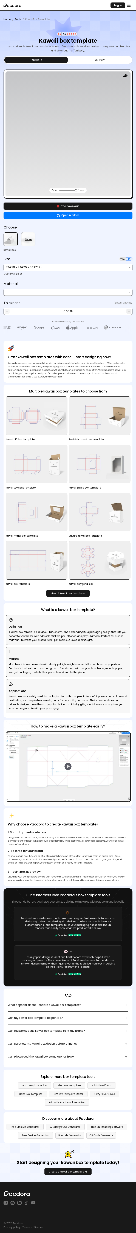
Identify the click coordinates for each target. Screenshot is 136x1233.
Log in (118, 5)
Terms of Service (32, 1227)
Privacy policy (12, 1227)
